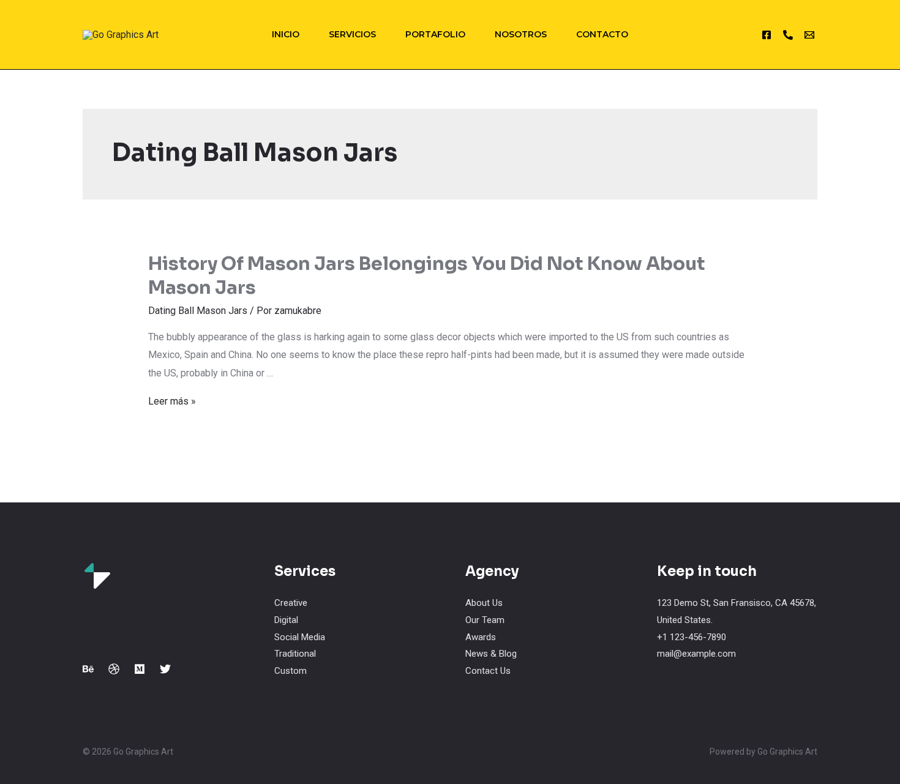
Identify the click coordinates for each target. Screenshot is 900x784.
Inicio (285, 34)
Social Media (299, 637)
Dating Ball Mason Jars (197, 310)
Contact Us (488, 670)
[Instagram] (766, 35)
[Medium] (139, 668)
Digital (286, 619)
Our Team (484, 619)
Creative (290, 602)
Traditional (295, 653)
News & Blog (491, 653)
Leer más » (172, 401)
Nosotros (521, 34)
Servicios (352, 34)
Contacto (602, 34)
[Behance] (88, 668)
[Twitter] (165, 668)
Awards (480, 637)
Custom (290, 670)
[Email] (809, 35)
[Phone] (788, 35)
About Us (484, 602)
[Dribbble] (113, 668)
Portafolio (435, 34)
